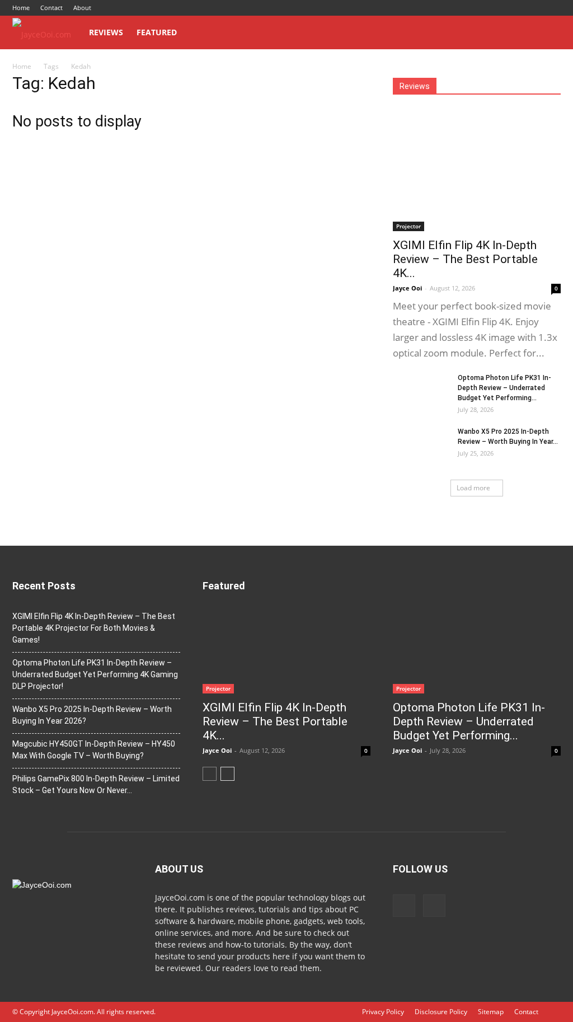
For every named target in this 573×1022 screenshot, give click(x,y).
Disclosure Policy (441, 1011)
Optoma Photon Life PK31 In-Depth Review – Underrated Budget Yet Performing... (504, 388)
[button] (547, 33)
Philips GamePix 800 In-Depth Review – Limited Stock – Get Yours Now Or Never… (96, 784)
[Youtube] (552, 8)
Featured (157, 32)
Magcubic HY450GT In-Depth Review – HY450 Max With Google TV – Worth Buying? (93, 749)
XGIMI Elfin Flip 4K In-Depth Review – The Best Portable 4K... (465, 259)
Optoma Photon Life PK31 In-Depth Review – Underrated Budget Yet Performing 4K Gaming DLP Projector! (95, 674)
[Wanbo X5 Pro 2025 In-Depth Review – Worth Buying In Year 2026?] (421, 446)
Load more (473, 488)
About (82, 7)
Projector (408, 226)
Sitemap (491, 1011)
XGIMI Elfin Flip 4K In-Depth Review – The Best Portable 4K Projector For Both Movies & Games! (93, 628)
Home (21, 7)
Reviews (106, 32)
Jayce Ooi (407, 288)
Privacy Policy (383, 1011)
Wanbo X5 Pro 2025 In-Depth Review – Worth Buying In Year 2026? (92, 715)
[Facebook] (533, 8)
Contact (51, 7)
